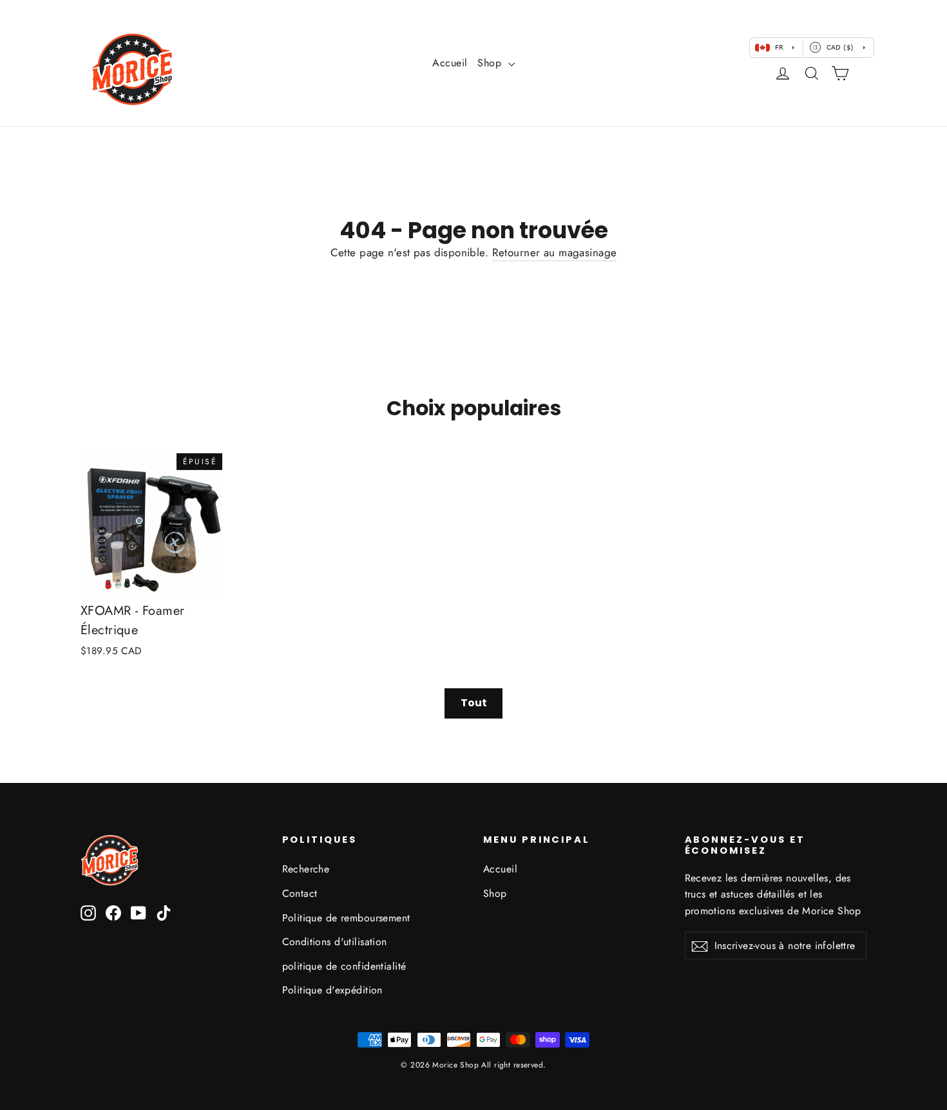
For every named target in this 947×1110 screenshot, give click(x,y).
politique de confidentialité (344, 966)
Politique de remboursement (346, 917)
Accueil (449, 62)
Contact (300, 893)
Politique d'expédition (332, 990)
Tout (474, 702)
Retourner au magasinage (554, 252)
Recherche (306, 868)
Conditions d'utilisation (334, 941)
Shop (490, 62)
